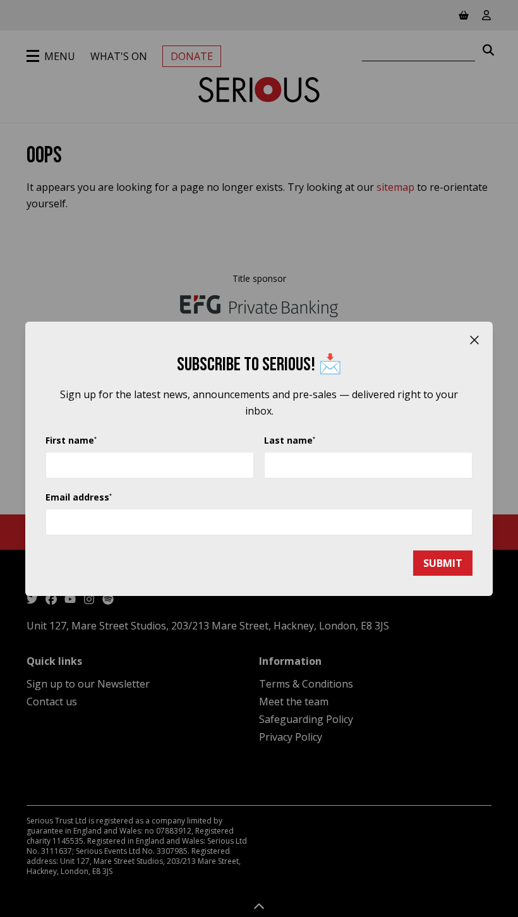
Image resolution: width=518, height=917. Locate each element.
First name (71, 440)
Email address (78, 497)
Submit (442, 563)
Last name (289, 440)
